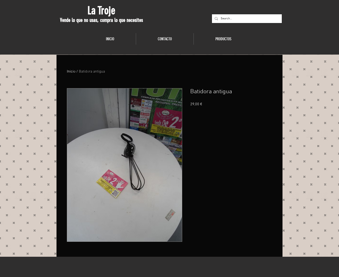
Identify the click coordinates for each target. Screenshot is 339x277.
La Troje (101, 10)
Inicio (71, 71)
